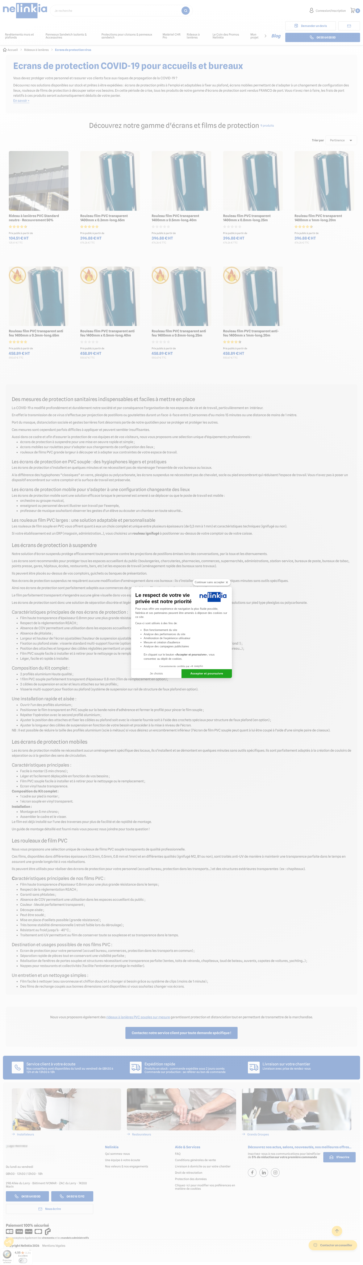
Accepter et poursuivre (206, 673)
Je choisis (156, 673)
